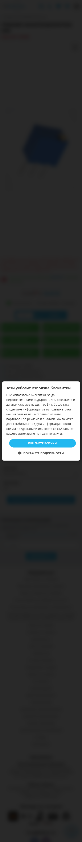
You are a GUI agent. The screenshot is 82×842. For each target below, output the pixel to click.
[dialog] (41, 421)
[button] (41, 453)
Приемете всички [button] (42, 443)
